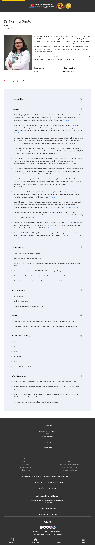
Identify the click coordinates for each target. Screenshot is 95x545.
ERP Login (25, 462)
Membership (17, 99)
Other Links (47, 448)
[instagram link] (50, 527)
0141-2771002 (45, 482)
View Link (65, 120)
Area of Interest (19, 290)
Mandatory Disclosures (70, 470)
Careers (69, 456)
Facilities (47, 442)
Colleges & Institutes (47, 431)
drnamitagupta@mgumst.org (16, 81)
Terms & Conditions (25, 467)
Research (16, 109)
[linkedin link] (54, 527)
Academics (47, 426)
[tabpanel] (47, 99)
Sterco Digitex (58, 534)
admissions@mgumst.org (49, 514)
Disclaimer (25, 464)
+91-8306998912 (47, 502)
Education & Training (21, 335)
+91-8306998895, (45, 500)
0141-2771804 (51, 508)
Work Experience (19, 376)
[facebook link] (41, 527)
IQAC (25, 456)
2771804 (60, 482)
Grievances (70, 459)
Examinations (47, 437)
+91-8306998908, (57, 500)
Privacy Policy (25, 470)
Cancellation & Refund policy (69, 464)
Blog (69, 462)
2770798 (53, 482)
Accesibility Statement (69, 467)
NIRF (25, 459)
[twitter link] (44, 527)
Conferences (18, 247)
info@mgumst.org (50, 488)
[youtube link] (47, 527)
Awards (15, 315)
